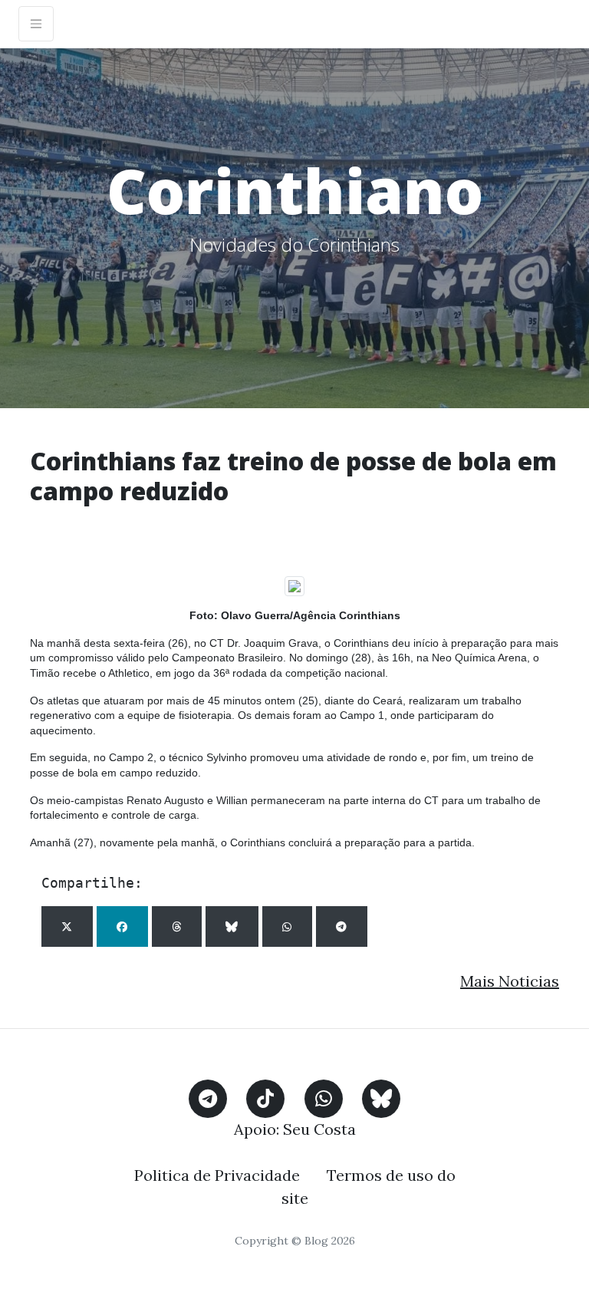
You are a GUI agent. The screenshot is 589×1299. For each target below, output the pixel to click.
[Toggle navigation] (36, 23)
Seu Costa (319, 1129)
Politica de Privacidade (217, 1175)
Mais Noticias (509, 981)
